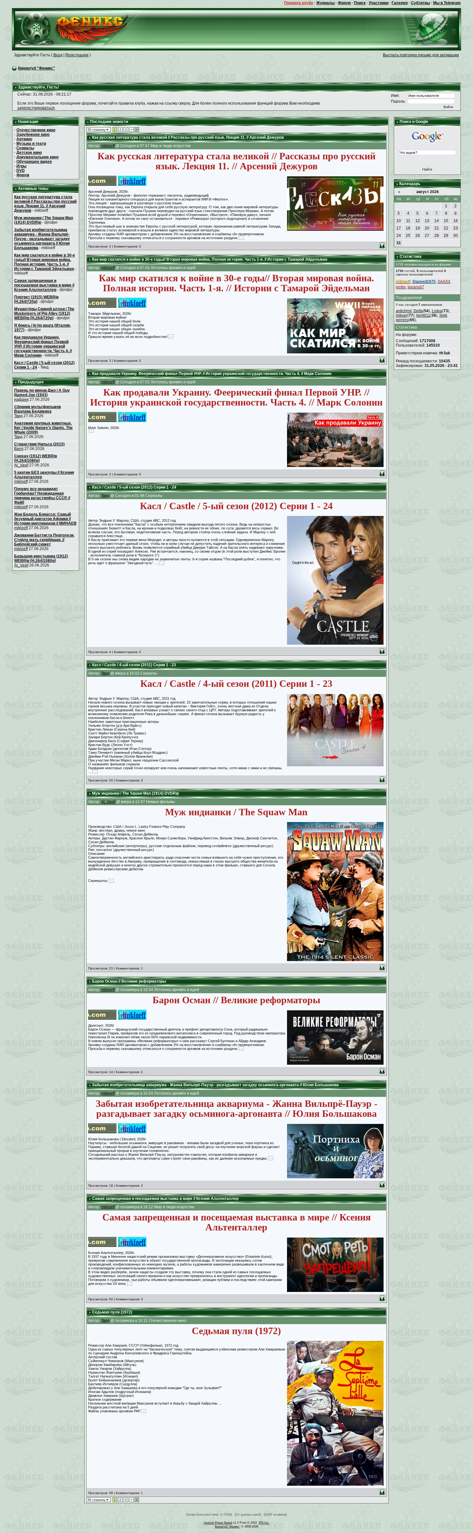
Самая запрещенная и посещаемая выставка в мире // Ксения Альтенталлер (44, 285)
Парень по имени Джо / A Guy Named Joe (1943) (42, 392)
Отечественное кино (35, 130)
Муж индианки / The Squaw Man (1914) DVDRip (135, 793)
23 (455, 228)
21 (436, 228)
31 (398, 243)
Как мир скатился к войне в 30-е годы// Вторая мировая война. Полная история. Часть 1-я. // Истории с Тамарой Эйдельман (44, 262)
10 (398, 221)
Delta (418, 311)
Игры (21, 166)
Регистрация (76, 55)
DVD (20, 170)
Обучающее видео (34, 161)
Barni (18, 448)
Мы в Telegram (447, 3)
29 (446, 235)
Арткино (24, 139)
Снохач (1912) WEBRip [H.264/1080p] (35, 458)
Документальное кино (37, 157)
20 (427, 228)
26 (417, 235)
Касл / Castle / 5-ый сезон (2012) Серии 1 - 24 (134, 487)
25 (408, 235)
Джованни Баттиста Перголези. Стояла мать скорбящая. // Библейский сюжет (44, 540)
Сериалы (25, 148)
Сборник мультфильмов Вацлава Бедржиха (37, 409)
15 (446, 221)
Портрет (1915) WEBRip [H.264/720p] (36, 299)
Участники (378, 3)
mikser (401, 315)
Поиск (360, 3)
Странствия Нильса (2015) (39, 444)
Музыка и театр (31, 143)
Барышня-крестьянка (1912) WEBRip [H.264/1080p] (41, 558)
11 (408, 221)
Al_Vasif (21, 465)
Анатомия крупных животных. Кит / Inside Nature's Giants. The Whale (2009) (43, 428)
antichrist (404, 311)
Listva (437, 311)
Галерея (400, 3)
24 (398, 235)
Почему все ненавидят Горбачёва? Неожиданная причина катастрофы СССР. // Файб (42, 496)
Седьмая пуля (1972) (112, 1312)
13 (427, 221)
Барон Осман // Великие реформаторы (129, 981)
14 (436, 221)
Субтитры (420, 3)
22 (446, 228)
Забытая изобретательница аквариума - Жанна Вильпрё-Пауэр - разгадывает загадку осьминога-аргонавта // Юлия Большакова (42, 239)
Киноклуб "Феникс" (36, 68)
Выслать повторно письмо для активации (421, 55)
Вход (57, 55)
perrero (402, 320)
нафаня (21, 399)
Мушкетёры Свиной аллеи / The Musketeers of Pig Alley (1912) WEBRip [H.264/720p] (44, 313)
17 (398, 228)
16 (455, 221)
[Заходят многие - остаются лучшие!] (81, 29)
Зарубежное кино (33, 134)
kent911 (423, 315)
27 (427, 235)
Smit (443, 315)
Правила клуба (298, 3)
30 (455, 235)
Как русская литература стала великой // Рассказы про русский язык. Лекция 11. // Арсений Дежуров (45, 204)
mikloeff (21, 481)
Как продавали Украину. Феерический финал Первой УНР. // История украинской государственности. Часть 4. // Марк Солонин (43, 346)
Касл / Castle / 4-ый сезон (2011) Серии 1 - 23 (134, 665)
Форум (344, 3)
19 (417, 228)
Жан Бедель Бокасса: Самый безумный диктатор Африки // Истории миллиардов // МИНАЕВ (45, 519)
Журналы (325, 3)
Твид (18, 416)
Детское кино (29, 152)
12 (417, 221)
